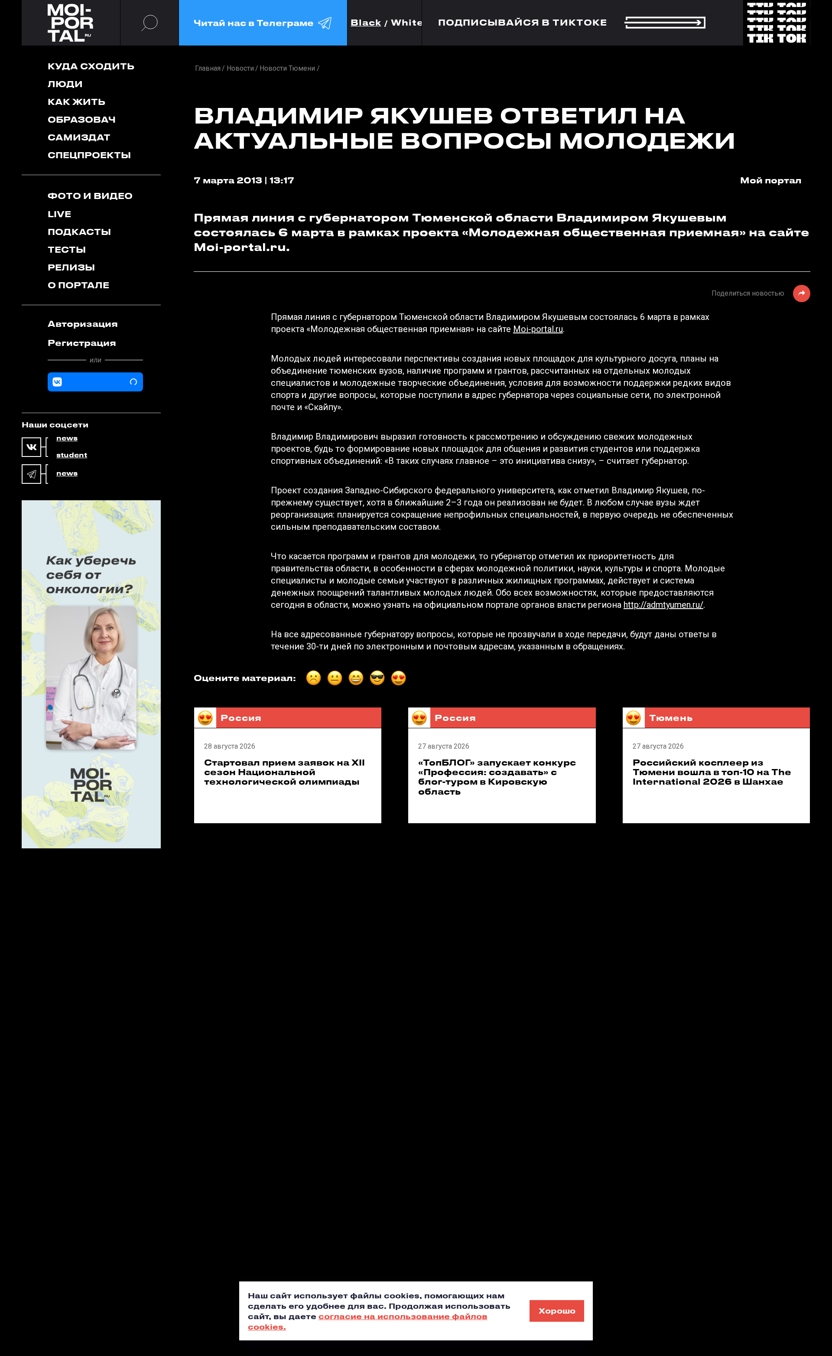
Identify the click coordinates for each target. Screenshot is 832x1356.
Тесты (67, 249)
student (71, 455)
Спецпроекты (89, 155)
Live (59, 214)
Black (366, 22)
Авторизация (83, 324)
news (67, 438)
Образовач (82, 119)
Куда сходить (91, 66)
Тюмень (671, 718)
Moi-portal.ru (538, 329)
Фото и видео (90, 196)
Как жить (76, 102)
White (407, 22)
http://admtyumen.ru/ (663, 605)
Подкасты (79, 232)
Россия (241, 718)
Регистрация (82, 343)
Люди (65, 84)
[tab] (95, 324)
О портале (78, 285)
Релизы (71, 267)
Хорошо (557, 1310)
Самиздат (79, 137)
